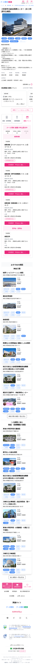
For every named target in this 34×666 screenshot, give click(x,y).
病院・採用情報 (6, 121)
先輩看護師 (17, 121)
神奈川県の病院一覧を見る (17, 416)
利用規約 (14, 591)
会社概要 (6, 591)
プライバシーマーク (19, 636)
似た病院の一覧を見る (17, 577)
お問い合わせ (21, 596)
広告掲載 (11, 596)
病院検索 (9, 5)
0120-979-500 (18, 648)
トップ (2, 5)
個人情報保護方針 (25, 591)
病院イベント (27, 121)
